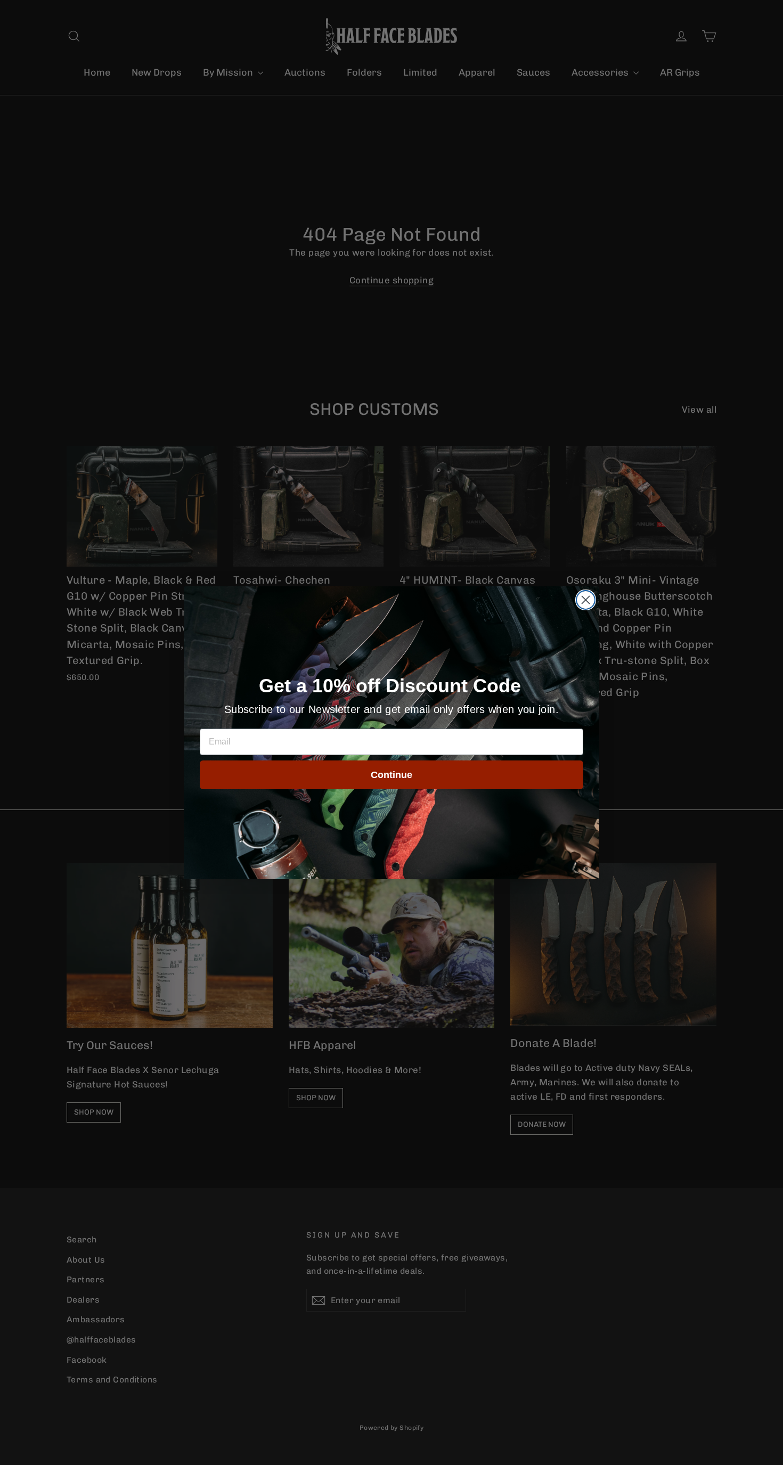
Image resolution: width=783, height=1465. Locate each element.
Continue (391, 775)
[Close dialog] (585, 600)
